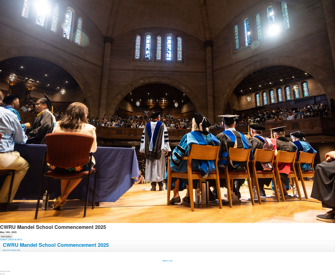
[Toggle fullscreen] (6, 271)
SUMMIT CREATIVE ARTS (11, 239)
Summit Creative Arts (11, 250)
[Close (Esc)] (1, 271)
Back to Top (167, 260)
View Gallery (6, 236)
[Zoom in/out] (9, 271)
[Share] (4, 271)
